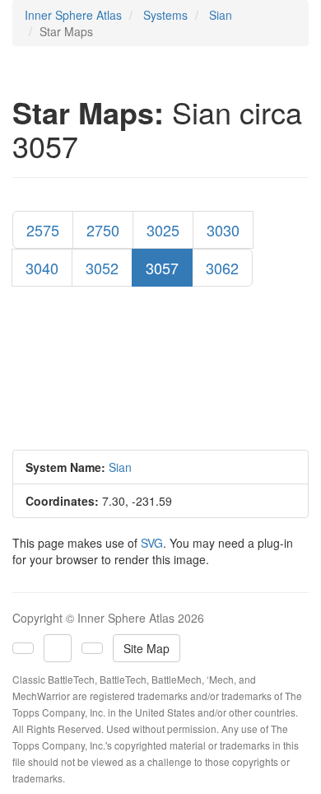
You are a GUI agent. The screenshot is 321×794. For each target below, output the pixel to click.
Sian (220, 15)
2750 (102, 230)
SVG (152, 543)
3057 (162, 267)
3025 (163, 230)
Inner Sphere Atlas (73, 15)
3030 (223, 230)
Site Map (146, 648)
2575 (42, 230)
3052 (102, 267)
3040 (42, 267)
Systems (165, 15)
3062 (222, 267)
